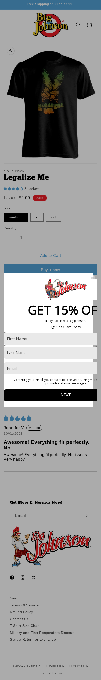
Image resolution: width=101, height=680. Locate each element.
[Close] (92, 278)
